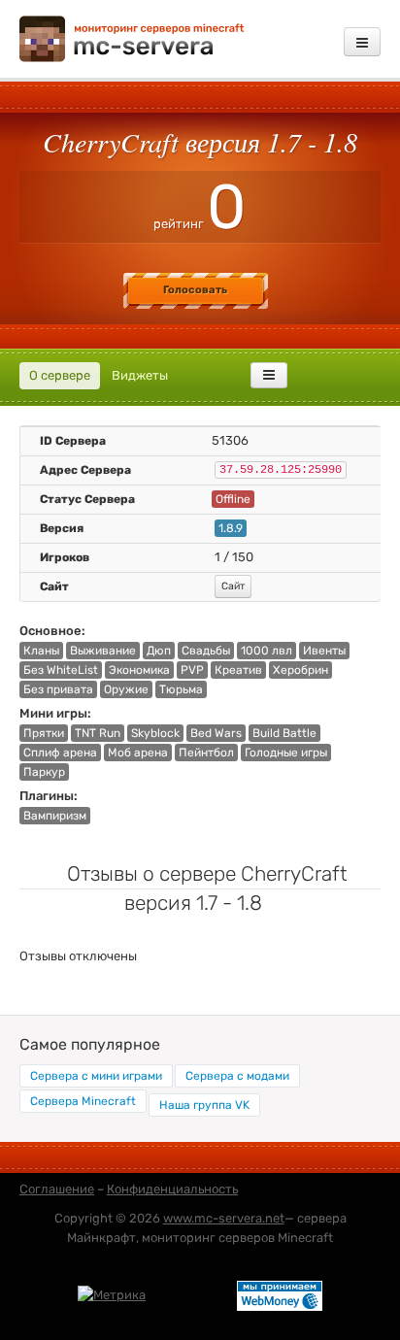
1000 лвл (266, 650)
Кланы (41, 650)
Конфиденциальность (172, 1189)
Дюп (159, 650)
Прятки (43, 733)
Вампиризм (54, 815)
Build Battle (284, 733)
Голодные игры (286, 752)
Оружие (126, 689)
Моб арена (138, 752)
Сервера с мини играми (96, 1076)
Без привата (58, 689)
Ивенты (324, 650)
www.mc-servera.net (223, 1218)
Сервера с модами (237, 1076)
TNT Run (97, 733)
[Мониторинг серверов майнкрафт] (132, 37)
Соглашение (56, 1189)
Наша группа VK (204, 1105)
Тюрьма (181, 689)
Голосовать (195, 290)
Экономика (139, 670)
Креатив (238, 670)
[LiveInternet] (191, 1295)
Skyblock (155, 733)
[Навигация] (362, 41)
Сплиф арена (60, 752)
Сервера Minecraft (83, 1101)
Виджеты (140, 375)
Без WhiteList (60, 670)
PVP (192, 670)
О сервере (59, 375)
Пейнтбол (206, 752)
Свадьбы (206, 650)
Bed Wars (216, 733)
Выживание (103, 650)
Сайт (233, 586)
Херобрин (300, 670)
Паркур (44, 772)
